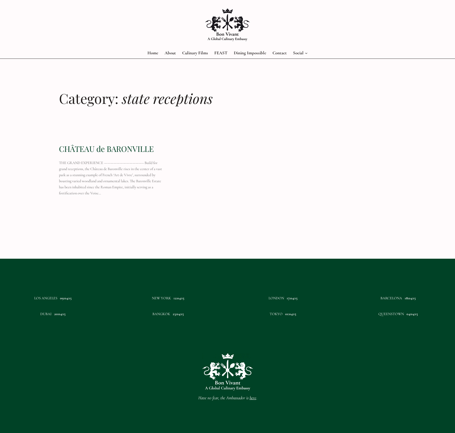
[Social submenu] (306, 53)
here (253, 398)
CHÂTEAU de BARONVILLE (106, 148)
